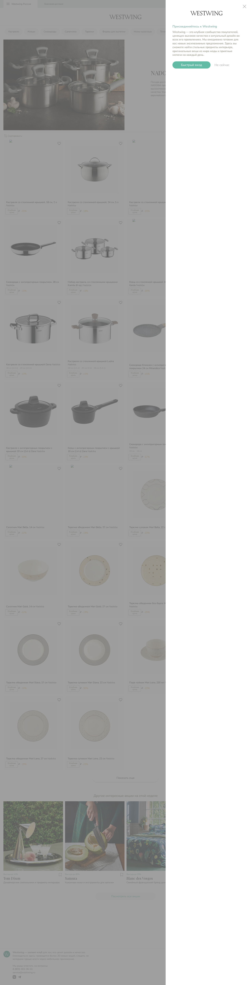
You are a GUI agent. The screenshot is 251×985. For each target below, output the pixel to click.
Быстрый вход (191, 65)
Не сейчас (221, 65)
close (244, 6)
